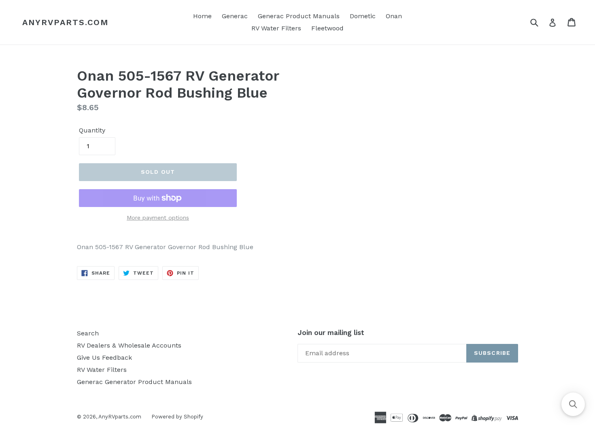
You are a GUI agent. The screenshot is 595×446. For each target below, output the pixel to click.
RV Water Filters (276, 28)
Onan (394, 16)
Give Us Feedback (104, 357)
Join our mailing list (331, 333)
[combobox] (539, 22)
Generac (235, 16)
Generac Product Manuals (299, 16)
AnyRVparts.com (65, 22)
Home (202, 16)
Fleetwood (327, 28)
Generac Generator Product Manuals (134, 382)
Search (88, 333)
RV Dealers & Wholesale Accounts (129, 345)
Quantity (92, 130)
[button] (573, 404)
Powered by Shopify (177, 417)
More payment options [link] (158, 217)
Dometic (363, 16)
